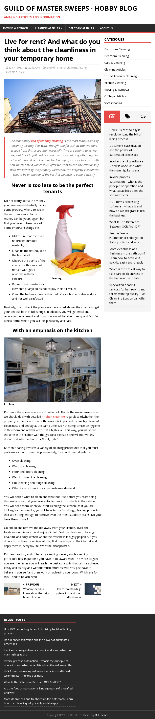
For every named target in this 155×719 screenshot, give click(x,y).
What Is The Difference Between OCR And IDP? (32, 682)
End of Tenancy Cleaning (62, 67)
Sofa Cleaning (113, 103)
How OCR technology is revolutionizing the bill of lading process (125, 134)
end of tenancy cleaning (47, 141)
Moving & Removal (16, 28)
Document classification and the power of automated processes (125, 150)
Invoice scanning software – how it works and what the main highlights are (126, 165)
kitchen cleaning (53, 416)
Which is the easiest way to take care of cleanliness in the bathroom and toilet (127, 273)
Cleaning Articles (47, 28)
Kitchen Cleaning (115, 83)
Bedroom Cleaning (116, 56)
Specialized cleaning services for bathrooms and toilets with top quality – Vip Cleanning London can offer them (127, 294)
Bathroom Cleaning (117, 49)
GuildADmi (34, 67)
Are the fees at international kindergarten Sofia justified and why (126, 237)
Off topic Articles (81, 28)
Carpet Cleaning (114, 63)
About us (106, 28)
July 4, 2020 (15, 67)
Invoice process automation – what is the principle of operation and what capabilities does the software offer (126, 186)
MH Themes (101, 715)
